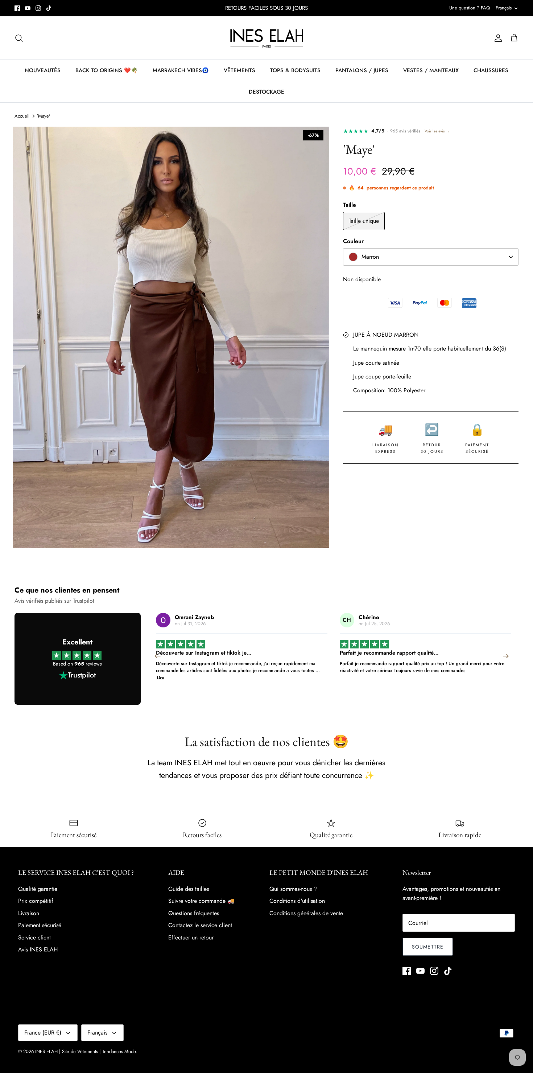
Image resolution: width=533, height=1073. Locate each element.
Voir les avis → (437, 131)
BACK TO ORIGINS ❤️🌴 (106, 70)
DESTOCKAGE (266, 92)
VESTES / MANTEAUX (431, 70)
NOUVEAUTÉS (43, 70)
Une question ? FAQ (469, 7)
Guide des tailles (188, 889)
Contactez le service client (200, 925)
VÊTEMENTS (239, 70)
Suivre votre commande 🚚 (201, 901)
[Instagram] (38, 8)
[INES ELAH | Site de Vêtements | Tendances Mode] (266, 38)
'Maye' (43, 115)
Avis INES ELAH (38, 949)
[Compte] (497, 38)
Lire (489, 670)
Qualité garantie (37, 889)
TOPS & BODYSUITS (295, 70)
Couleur (353, 241)
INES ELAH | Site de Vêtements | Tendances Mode (85, 1051)
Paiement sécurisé (39, 925)
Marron (370, 257)
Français (504, 7)
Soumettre (427, 946)
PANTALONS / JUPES (361, 70)
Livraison (28, 913)
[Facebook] (17, 8)
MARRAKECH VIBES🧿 (181, 70)
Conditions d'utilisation (297, 901)
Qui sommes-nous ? (293, 889)
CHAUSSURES (491, 70)
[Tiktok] (48, 8)
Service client (34, 937)
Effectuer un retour (191, 937)
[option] (171, 337)
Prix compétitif (35, 901)
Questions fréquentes (193, 913)
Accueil (22, 115)
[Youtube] (27, 8)
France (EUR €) (42, 1032)
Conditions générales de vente (306, 913)
